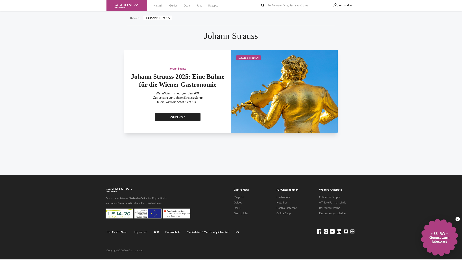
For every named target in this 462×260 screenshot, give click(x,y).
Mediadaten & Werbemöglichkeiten (208, 232)
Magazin (158, 5)
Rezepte (213, 5)
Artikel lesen (177, 117)
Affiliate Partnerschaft (332, 202)
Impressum (140, 232)
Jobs (199, 5)
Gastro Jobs (241, 213)
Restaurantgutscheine (332, 213)
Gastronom (283, 197)
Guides (173, 5)
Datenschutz (172, 232)
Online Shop (283, 213)
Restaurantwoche (329, 207)
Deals (187, 5)
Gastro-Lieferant (286, 207)
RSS (238, 232)
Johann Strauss (158, 18)
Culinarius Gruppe (330, 197)
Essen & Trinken (248, 57)
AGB (156, 232)
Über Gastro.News (117, 232)
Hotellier (281, 202)
